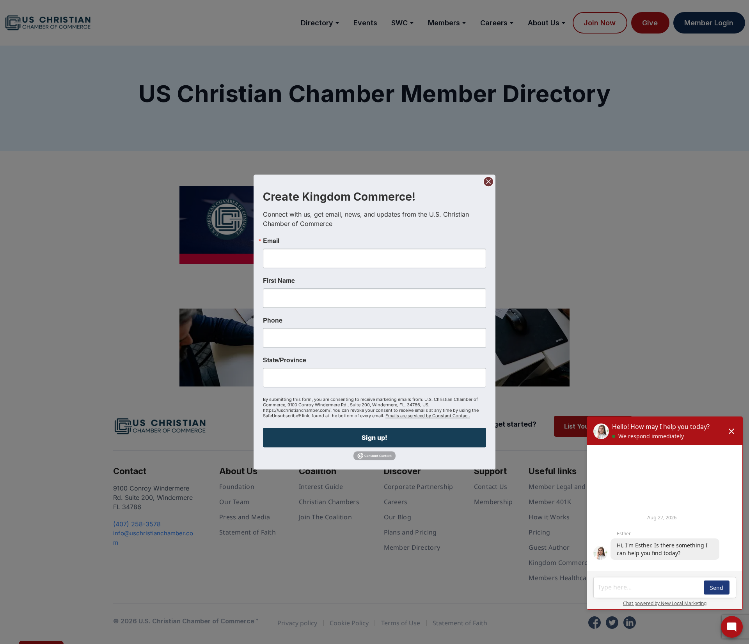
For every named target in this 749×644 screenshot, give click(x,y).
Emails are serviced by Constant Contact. (427, 415)
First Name (279, 280)
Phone (272, 320)
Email (271, 241)
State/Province (284, 360)
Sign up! (374, 437)
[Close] (488, 181)
